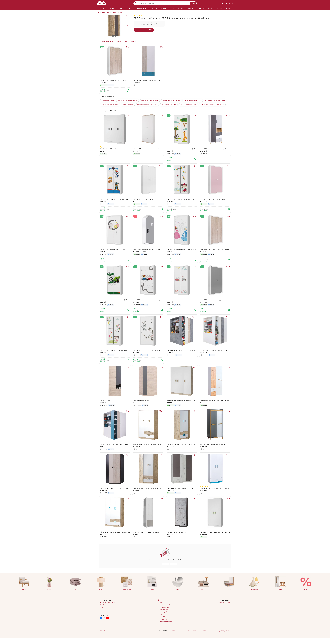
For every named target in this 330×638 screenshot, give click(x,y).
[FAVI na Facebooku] (101, 618)
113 (229, 317)
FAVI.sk (174, 631)
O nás (161, 602)
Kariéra (102, 607)
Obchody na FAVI (165, 604)
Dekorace (50, 589)
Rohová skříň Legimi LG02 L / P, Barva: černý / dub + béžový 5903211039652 (123, 488)
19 (229, 367)
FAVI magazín (163, 612)
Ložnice (229, 589)
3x (143, 15)
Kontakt (102, 604)
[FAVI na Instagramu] (104, 618)
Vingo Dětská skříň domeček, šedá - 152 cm (146, 249)
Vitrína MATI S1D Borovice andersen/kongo (146, 532)
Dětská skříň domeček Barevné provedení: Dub (147, 149)
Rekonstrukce (127, 589)
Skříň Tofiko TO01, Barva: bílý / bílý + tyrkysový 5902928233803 (219, 488)
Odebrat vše (156, 564)
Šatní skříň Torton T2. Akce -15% (176, 532)
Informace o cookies (166, 621)
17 (195, 367)
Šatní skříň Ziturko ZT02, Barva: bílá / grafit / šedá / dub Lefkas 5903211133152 (224, 149)
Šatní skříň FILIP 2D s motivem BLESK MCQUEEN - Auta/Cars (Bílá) (153, 300)
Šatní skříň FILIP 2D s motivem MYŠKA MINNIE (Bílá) (115, 350)
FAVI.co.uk (212, 631)
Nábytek (24, 589)
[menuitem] (102, 8)
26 (127, 16)
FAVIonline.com (104, 631)
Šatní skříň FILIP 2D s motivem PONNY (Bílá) (146, 350)
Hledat (193, 3)
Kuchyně (152, 589)
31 (229, 411)
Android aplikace (226, 602)
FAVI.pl (180, 631)
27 (229, 115)
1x (108, 146)
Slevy (305, 589)
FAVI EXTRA (163, 616)
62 (162, 166)
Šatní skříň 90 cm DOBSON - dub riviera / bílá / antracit (217, 444)
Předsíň (280, 589)
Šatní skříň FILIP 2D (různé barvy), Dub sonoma (114, 80)
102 (229, 166)
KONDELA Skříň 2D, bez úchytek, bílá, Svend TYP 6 (215, 532)
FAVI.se (205, 631)
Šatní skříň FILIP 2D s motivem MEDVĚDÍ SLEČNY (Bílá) (116, 249)
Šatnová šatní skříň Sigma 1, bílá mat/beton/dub (181, 350)
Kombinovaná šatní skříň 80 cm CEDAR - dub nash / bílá (217, 400)
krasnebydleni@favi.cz (108, 602)
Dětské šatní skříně (117, 12)
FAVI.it (201, 631)
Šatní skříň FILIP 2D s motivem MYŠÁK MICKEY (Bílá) (183, 199)
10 (195, 216)
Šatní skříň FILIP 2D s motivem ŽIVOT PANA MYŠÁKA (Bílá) (184, 300)
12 (128, 166)
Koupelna (178, 589)
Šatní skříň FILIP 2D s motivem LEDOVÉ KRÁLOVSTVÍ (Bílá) (185, 249)
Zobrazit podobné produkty (143, 30)
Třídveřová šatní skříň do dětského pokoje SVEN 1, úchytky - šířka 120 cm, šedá (124, 149)
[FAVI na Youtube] (107, 618)
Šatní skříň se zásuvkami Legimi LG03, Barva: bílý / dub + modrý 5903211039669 (157, 80)
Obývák (203, 589)
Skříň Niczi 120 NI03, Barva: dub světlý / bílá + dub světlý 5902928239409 (155, 444)
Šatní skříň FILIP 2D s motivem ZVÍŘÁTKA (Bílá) (181, 149)
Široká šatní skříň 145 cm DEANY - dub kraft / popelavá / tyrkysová (187, 488)
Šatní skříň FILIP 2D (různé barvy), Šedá (212, 300)
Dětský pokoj (105, 12)
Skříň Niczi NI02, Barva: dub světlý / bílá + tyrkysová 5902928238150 (187, 444)
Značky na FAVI (164, 607)
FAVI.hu (190, 631)
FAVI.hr (195, 631)
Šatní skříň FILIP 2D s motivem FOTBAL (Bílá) (113, 300)
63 (229, 266)
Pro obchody (163, 614)
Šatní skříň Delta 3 (105, 400)
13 (162, 266)
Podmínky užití (164, 619)
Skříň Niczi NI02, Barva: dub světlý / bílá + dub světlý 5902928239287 (154, 488)
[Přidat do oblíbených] (195, 498)
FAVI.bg (218, 631)
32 (128, 411)
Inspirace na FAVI (165, 609)
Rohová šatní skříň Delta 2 (141, 400)
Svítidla (101, 589)
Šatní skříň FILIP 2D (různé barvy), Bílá (144, 199)
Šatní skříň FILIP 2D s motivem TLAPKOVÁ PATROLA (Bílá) (117, 199)
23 (128, 47)
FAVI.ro (185, 631)
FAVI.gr (223, 631)
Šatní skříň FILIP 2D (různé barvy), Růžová (212, 199)
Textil (75, 589)
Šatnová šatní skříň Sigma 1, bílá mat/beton (213, 350)
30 (162, 115)
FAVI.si (228, 631)
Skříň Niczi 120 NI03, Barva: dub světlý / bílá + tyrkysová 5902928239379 (122, 532)
